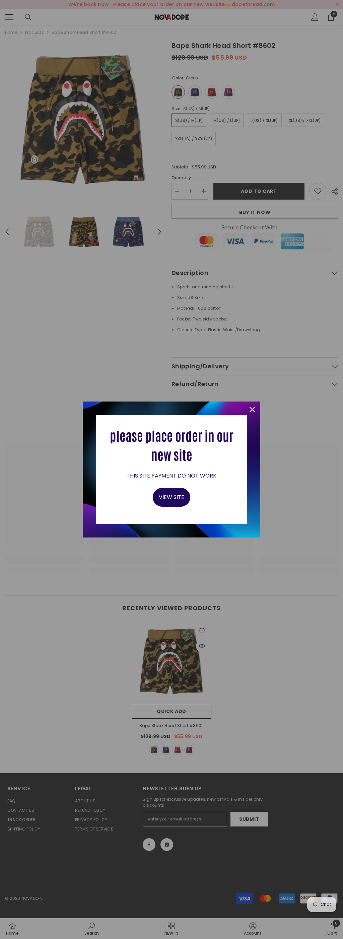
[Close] (252, 410)
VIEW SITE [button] (171, 497)
